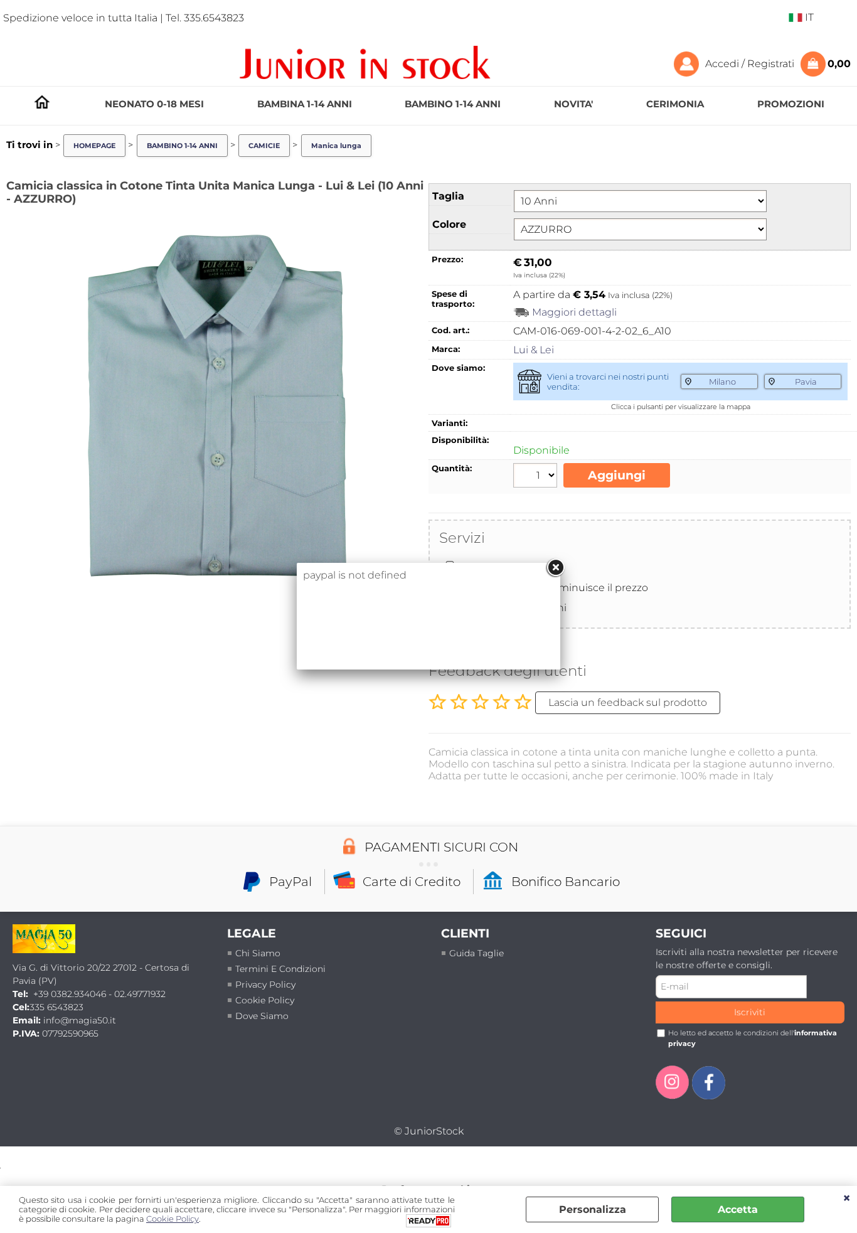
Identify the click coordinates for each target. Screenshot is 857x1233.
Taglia (448, 196)
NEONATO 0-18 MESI (154, 104)
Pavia (806, 381)
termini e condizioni (280, 968)
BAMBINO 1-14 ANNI (453, 104)
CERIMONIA (675, 104)
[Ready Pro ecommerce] (428, 1220)
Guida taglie (476, 953)
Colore (449, 224)
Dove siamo (262, 1016)
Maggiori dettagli (574, 312)
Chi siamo (257, 953)
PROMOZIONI (790, 104)
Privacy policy (265, 984)
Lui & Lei (533, 350)
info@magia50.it (79, 1020)
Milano (722, 381)
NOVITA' (573, 104)
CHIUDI (847, 1198)
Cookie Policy (264, 1000)
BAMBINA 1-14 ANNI (304, 104)
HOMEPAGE (42, 102)
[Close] (555, 568)
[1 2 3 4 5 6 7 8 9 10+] (536, 477)
